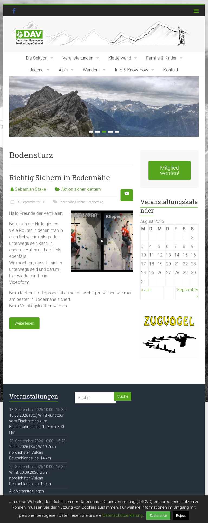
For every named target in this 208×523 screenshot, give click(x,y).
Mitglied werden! (169, 170)
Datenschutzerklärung (123, 515)
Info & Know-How (131, 70)
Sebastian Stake (30, 189)
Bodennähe (66, 202)
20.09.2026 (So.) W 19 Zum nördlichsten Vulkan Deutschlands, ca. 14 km (32, 452)
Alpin (63, 70)
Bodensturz (83, 202)
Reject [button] (181, 516)
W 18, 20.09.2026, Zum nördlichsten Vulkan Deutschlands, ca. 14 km (30, 478)
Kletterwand (119, 58)
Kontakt (170, 70)
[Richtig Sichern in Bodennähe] (102, 212)
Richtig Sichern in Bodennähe (59, 177)
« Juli (145, 289)
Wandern (91, 70)
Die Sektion (36, 58)
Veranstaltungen (78, 58)
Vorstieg (97, 202)
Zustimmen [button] (158, 516)
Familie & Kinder (161, 58)
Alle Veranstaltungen (26, 491)
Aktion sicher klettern (81, 189)
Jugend (37, 70)
